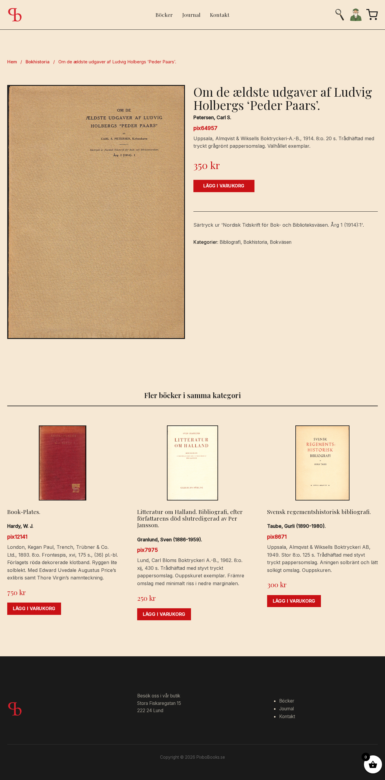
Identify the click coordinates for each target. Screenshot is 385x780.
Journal (191, 14)
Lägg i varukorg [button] (34, 608)
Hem (12, 62)
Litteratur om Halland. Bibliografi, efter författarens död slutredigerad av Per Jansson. (190, 518)
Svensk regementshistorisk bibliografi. (319, 511)
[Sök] (339, 14)
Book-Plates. (23, 511)
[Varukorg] (372, 14)
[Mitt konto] (356, 14)
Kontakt (219, 14)
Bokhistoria (38, 62)
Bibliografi (230, 242)
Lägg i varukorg (224, 185)
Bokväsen (280, 242)
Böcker (164, 14)
